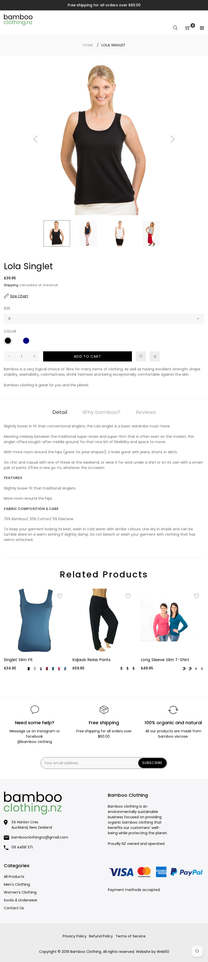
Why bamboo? (101, 412)
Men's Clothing (17, 884)
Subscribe (152, 762)
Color (10, 331)
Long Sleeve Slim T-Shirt (165, 660)
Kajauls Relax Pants (91, 660)
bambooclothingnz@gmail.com (39, 837)
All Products (14, 876)
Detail (59, 412)
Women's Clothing (20, 892)
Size (7, 308)
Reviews (146, 412)
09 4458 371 (22, 847)
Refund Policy (101, 936)
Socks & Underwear (20, 900)
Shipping (11, 285)
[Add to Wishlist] (141, 356)
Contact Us (14, 908)
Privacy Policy (74, 936)
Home (88, 45)
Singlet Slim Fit (18, 660)
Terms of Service (130, 936)
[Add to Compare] (155, 356)
